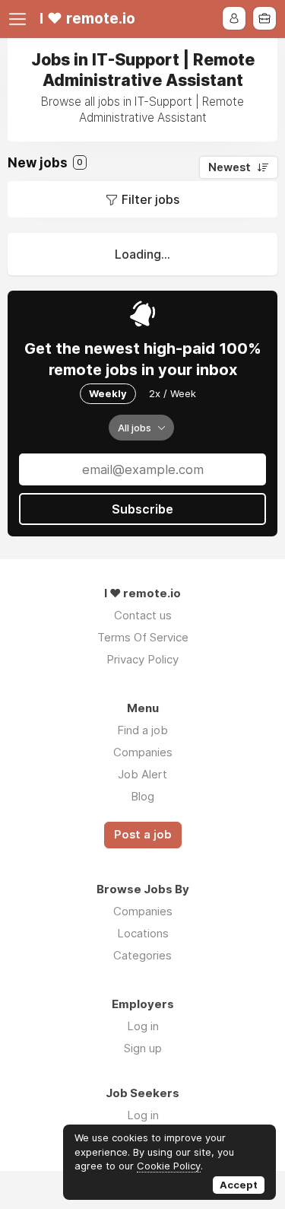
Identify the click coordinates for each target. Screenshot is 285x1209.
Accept (239, 1185)
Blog (142, 796)
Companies (143, 752)
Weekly (108, 393)
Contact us (143, 615)
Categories (142, 955)
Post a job (143, 835)
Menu (20, 19)
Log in (143, 1026)
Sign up (143, 1048)
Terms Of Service (142, 637)
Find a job (142, 730)
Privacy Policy (142, 659)
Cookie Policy (169, 1166)
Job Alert (142, 774)
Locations (143, 933)
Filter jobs (150, 199)
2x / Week (172, 393)
